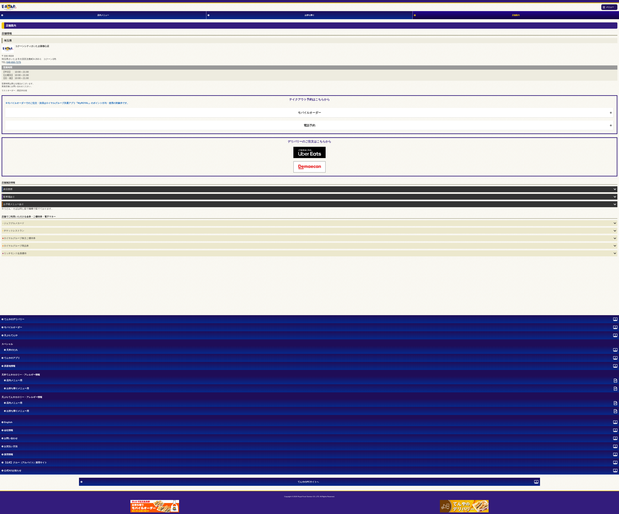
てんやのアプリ (12, 358)
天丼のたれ (12, 350)
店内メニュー (103, 15)
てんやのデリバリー (14, 319)
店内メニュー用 (14, 380)
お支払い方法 (11, 446)
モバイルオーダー (309, 112)
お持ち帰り (309, 15)
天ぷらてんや (11, 335)
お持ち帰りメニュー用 (17, 388)
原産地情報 (9, 366)
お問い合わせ (11, 438)
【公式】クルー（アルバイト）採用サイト (25, 462)
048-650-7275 (13, 62)
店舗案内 (516, 15)
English (8, 422)
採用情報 (8, 454)
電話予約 (309, 125)
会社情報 (8, 430)
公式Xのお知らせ (12, 470)
